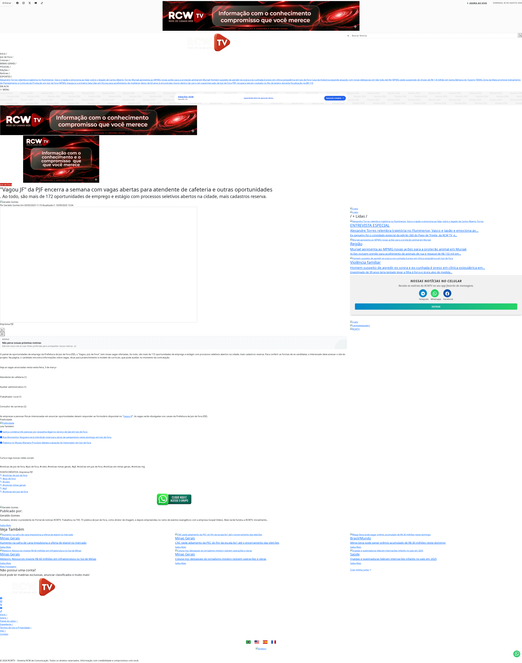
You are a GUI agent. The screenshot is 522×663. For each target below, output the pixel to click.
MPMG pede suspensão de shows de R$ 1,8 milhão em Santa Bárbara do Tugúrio (433, 79)
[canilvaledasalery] (360, 325)
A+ (2, 334)
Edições (4, 70)
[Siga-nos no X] (1, 604)
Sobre (4, 617)
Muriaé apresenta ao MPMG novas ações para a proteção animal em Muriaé (171, 79)
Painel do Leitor (9, 621)
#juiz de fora (9, 478)
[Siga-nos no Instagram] (1, 601)
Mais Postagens (8, 566)
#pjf (4, 488)
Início (3, 53)
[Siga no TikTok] (42, 3)
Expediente (6, 624)
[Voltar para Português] (248, 642)
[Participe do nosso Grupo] (173, 499)
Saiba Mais (5, 525)
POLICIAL (5, 66)
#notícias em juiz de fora (15, 491)
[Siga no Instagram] (23, 3)
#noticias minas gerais (14, 485)
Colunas (5, 60)
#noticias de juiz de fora (14, 475)
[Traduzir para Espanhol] (265, 642)
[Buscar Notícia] (520, 35)
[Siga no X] (29, 3)
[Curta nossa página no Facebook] (1, 598)
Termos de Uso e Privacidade (16, 627)
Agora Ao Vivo (478, 3)
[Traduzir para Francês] (274, 642)
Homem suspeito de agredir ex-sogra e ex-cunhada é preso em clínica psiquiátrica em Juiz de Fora (261, 79)
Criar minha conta (359, 569)
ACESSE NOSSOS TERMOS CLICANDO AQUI (175, 657)
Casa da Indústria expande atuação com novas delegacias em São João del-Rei (352, 79)
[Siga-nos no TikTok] (1, 611)
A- (2, 329)
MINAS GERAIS (8, 63)
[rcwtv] (98, 119)
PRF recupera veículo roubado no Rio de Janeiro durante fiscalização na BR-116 (272, 83)
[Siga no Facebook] (17, 3)
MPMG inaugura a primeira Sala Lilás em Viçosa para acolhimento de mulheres (99, 83)
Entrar (436, 306)
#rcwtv (6, 481)
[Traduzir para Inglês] (257, 642)
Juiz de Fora (6, 56)
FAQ (3, 630)
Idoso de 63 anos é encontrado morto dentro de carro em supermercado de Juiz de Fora (186, 83)
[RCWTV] (261, 15)
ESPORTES (6, 76)
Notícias (5, 73)
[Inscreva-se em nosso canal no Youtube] (1, 608)
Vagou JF (127, 416)
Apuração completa (333, 98)
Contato (4, 634)
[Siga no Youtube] (36, 3)
